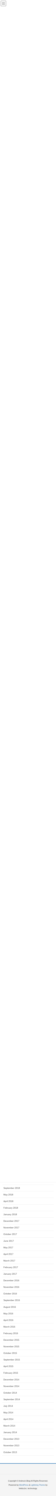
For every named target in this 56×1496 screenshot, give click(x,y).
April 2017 (8, 1254)
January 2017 (10, 1274)
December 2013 (11, 1439)
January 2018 (10, 1214)
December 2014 (11, 1379)
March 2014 (9, 1425)
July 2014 (8, 1406)
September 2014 (11, 1399)
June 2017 (8, 1241)
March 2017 (9, 1260)
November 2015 (11, 1346)
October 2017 (10, 1234)
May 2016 (8, 1313)
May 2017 (8, 1247)
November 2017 (11, 1227)
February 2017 (10, 1267)
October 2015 (10, 1353)
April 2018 (8, 1201)
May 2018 (8, 1194)
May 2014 (8, 1412)
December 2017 (11, 1221)
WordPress (23, 1485)
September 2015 (11, 1359)
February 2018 (10, 1208)
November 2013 (11, 1445)
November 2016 (11, 1287)
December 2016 (11, 1280)
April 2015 (8, 1366)
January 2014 (10, 1432)
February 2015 (10, 1373)
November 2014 (11, 1386)
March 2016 (9, 1326)
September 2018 (11, 1188)
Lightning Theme (38, 1485)
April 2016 (8, 1320)
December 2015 (11, 1340)
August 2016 (9, 1307)
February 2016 (10, 1333)
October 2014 (10, 1393)
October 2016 (10, 1293)
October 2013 (10, 1452)
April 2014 (8, 1419)
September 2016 (11, 1300)
